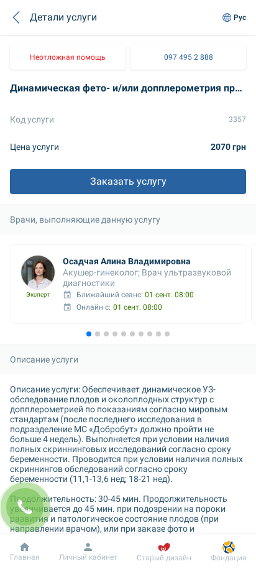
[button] (16, 17)
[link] (68, 57)
